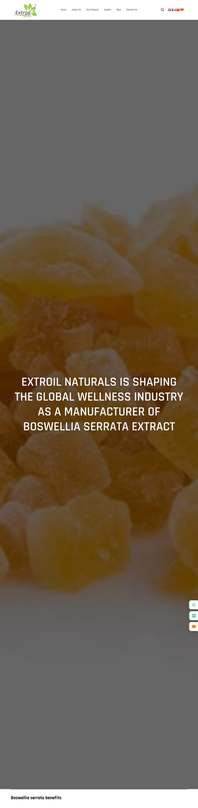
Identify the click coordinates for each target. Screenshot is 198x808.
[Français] (174, 9)
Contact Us (131, 9)
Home (63, 9)
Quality (107, 9)
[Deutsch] (182, 9)
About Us (76, 9)
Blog (119, 9)
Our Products (92, 9)
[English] (170, 9)
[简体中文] (178, 9)
